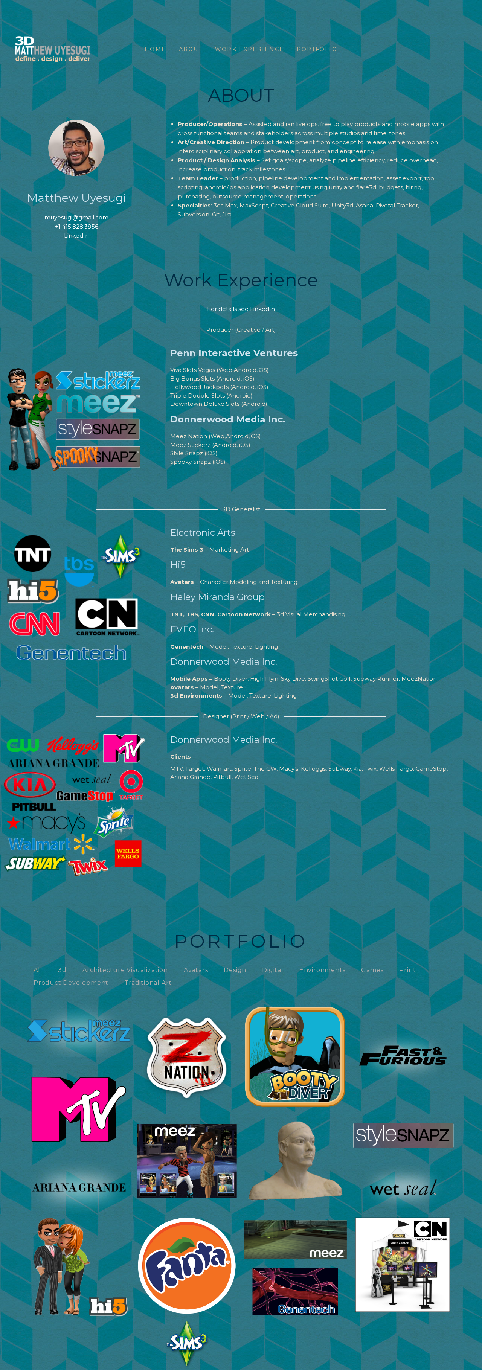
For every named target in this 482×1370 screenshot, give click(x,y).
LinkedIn (76, 235)
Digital (273, 970)
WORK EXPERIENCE (249, 49)
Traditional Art (148, 982)
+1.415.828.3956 (76, 226)
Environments (322, 970)
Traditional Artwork (295, 1148)
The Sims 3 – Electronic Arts (186, 1331)
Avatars (196, 970)
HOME (155, 49)
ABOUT (191, 49)
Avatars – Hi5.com (78, 1253)
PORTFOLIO (317, 49)
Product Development (71, 982)
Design (235, 970)
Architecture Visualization (125, 970)
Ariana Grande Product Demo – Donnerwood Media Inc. (78, 1165)
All (38, 970)
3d (62, 970)
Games (372, 970)
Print (407, 970)
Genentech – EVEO (295, 1278)
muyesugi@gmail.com (76, 217)
